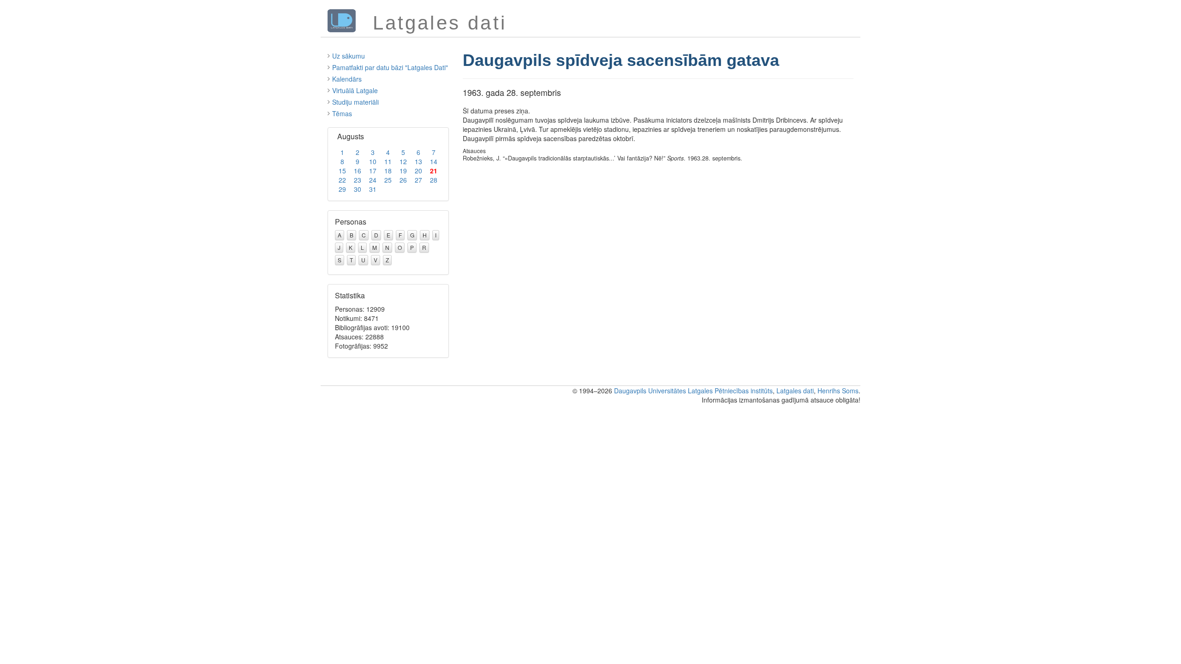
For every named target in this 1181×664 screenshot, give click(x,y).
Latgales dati (795, 390)
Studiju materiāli (355, 102)
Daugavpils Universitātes (650, 390)
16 (357, 170)
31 (372, 189)
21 (433, 170)
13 (418, 161)
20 (418, 170)
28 (433, 179)
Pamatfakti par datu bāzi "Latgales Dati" (390, 67)
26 (403, 179)
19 (403, 170)
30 (357, 189)
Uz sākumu (348, 55)
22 (342, 179)
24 (372, 179)
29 (342, 189)
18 (388, 170)
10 (372, 161)
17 (372, 170)
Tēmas (342, 113)
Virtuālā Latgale (355, 90)
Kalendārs (347, 78)
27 (418, 179)
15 (342, 170)
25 (388, 179)
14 (433, 161)
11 (388, 161)
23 (357, 179)
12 (403, 161)
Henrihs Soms (838, 390)
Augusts (350, 136)
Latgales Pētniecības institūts (730, 390)
